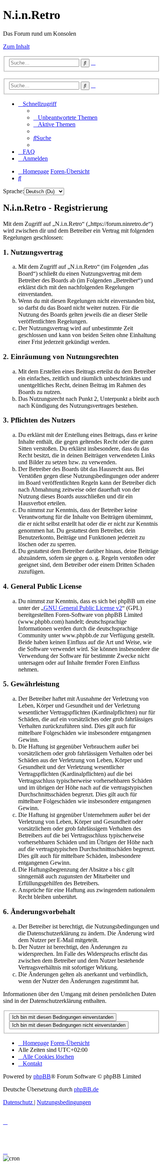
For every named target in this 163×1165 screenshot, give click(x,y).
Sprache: (13, 191)
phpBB (42, 1076)
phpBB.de (86, 1089)
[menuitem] (65, 117)
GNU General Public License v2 (83, 608)
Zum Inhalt (16, 46)
